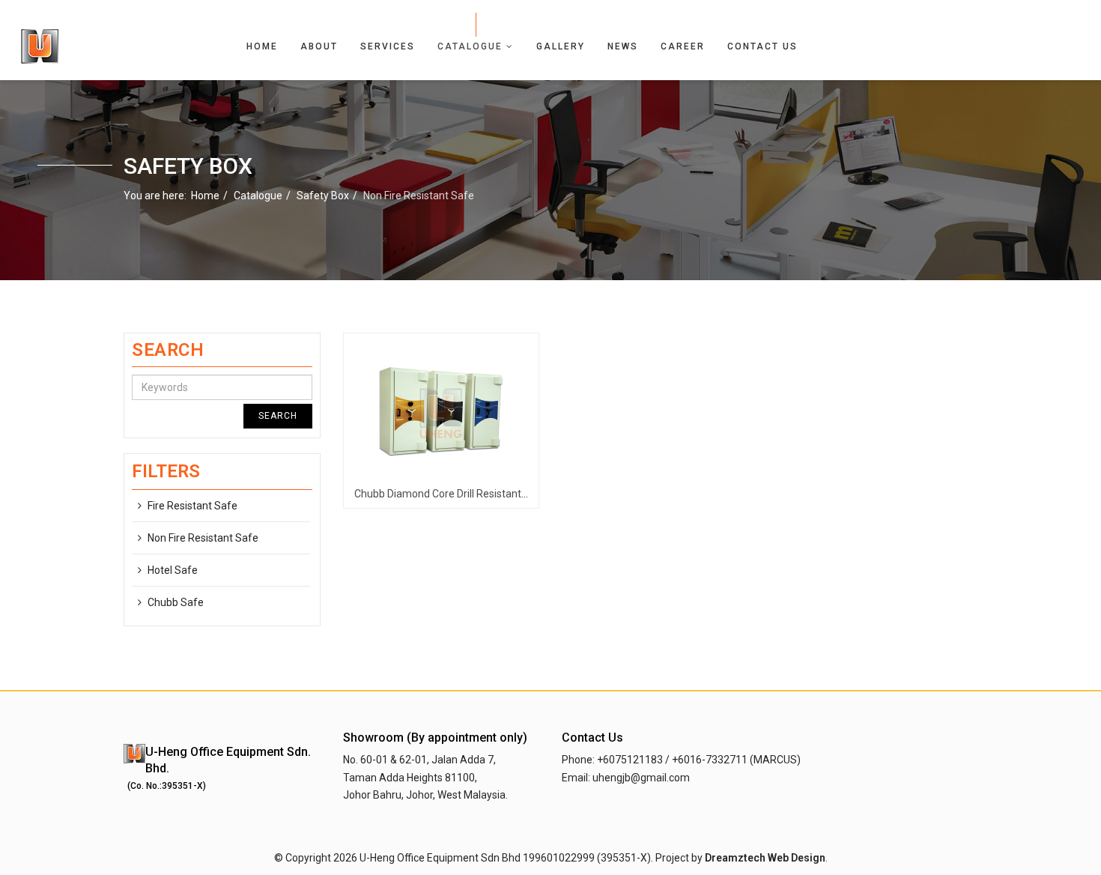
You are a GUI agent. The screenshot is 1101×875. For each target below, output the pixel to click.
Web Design (796, 858)
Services (387, 46)
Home (262, 46)
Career (683, 46)
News (622, 46)
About (319, 46)
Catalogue (470, 46)
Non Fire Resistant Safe (203, 538)
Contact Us (762, 46)
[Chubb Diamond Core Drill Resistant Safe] (441, 411)
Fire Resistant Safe (192, 506)
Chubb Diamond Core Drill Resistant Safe (450, 494)
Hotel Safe (173, 570)
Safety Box (323, 196)
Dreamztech (735, 858)
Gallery (560, 46)
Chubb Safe (176, 602)
